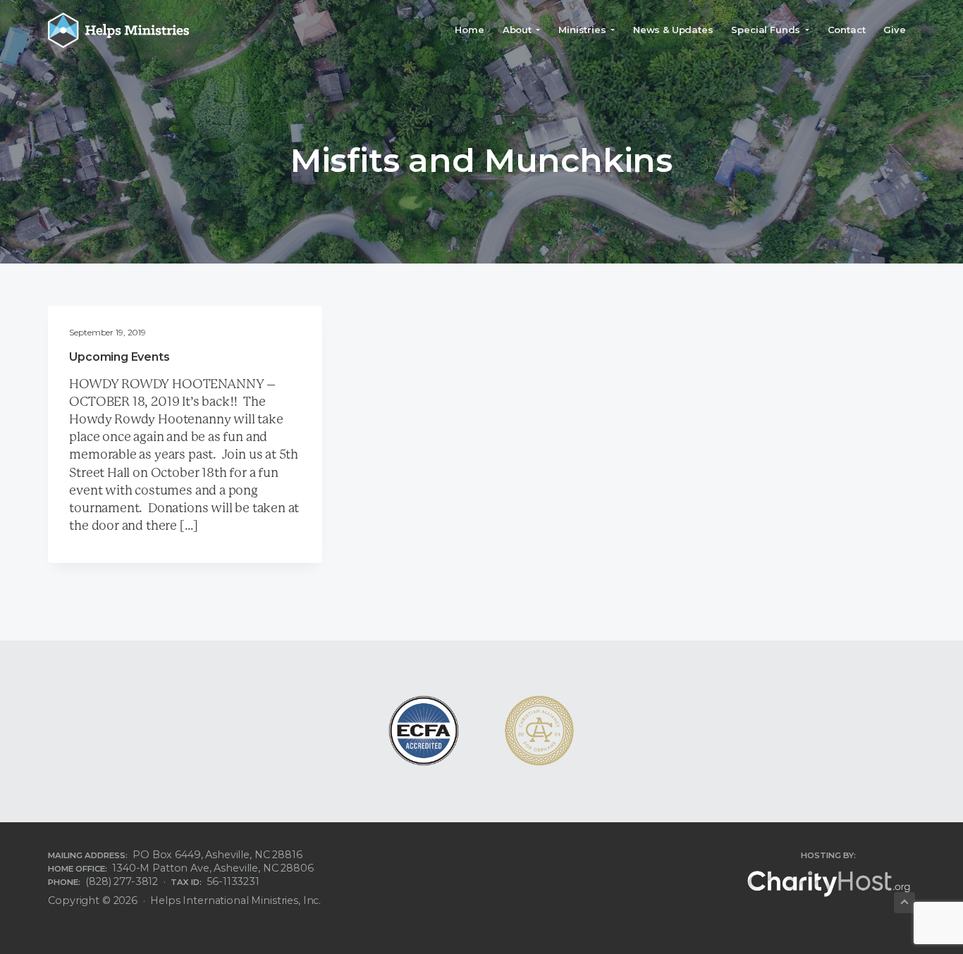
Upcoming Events (119, 357)
